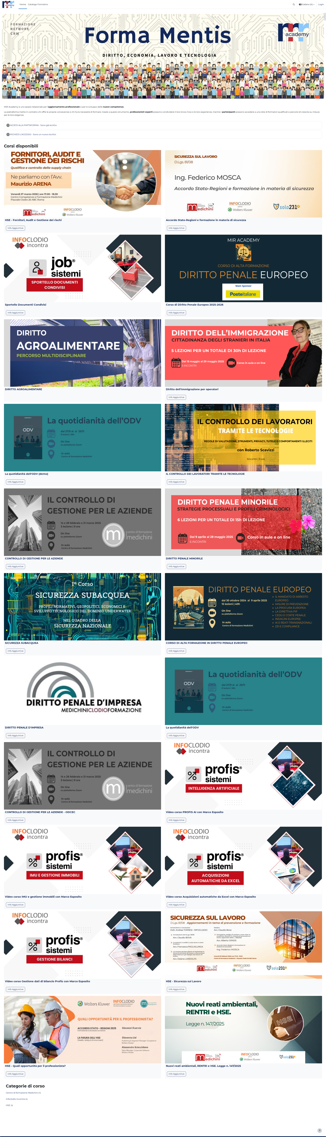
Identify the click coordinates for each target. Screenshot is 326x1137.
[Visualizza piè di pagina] (319, 1130)
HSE (8, 1105)
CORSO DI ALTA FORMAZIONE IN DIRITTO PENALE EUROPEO (206, 642)
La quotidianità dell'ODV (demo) (26, 473)
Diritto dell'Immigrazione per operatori (192, 389)
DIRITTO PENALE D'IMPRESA (24, 727)
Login (321, 4)
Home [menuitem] (23, 4)
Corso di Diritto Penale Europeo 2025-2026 (194, 304)
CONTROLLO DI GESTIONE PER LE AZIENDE (34, 558)
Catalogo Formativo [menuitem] (38, 4)
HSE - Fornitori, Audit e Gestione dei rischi (33, 220)
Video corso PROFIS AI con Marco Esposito (194, 812)
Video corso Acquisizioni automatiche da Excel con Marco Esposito (211, 896)
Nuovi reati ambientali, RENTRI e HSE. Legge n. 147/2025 (203, 1065)
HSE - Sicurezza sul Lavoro (183, 981)
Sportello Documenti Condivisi (25, 304)
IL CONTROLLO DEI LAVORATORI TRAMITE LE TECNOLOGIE (205, 473)
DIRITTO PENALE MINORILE (184, 558)
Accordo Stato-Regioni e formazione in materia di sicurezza (206, 220)
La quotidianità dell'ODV (182, 727)
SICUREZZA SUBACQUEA (21, 642)
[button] (293, 4)
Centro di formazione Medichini (22, 1093)
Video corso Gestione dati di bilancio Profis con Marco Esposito (47, 981)
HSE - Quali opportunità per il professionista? (35, 1065)
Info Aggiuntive (15, 228)
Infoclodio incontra (15, 1099)
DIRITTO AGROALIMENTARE (23, 389)
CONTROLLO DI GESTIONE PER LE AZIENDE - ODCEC (40, 812)
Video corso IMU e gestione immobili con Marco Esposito (43, 896)
